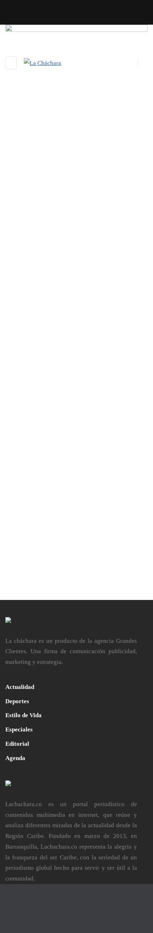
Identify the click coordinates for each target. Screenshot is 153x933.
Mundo (81, 357)
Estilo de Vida (23, 715)
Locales (62, 357)
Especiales (19, 729)
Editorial (17, 743)
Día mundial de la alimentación (56, 367)
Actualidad (19, 357)
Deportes (17, 701)
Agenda (43, 357)
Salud (97, 357)
